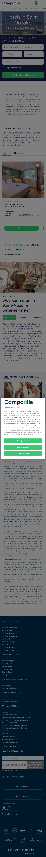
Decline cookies (23, 447)
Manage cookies (23, 441)
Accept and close (23, 453)
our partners (18, 417)
